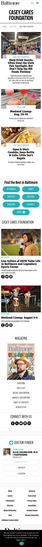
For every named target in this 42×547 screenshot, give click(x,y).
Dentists (11, 197)
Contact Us (32, 491)
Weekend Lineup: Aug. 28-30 (21, 113)
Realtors (11, 204)
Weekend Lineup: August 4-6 (19, 317)
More (19, 212)
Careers (10, 496)
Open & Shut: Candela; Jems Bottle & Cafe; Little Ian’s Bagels (21, 154)
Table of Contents (21, 402)
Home (4, 27)
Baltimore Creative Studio (10, 520)
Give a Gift (21, 388)
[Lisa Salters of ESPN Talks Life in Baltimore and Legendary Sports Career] (21, 242)
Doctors (30, 197)
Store (10, 515)
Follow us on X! (17, 423)
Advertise (10, 506)
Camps (30, 189)
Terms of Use (32, 496)
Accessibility (32, 506)
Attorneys (11, 189)
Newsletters (21, 407)
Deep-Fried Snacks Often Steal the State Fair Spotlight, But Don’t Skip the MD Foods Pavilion (21, 66)
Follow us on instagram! (29, 423)
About (10, 491)
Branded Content (32, 510)
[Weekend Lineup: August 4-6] (21, 299)
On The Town (21, 107)
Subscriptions (10, 501)
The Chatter (12, 27)
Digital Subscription (21, 393)
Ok (22, 543)
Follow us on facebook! (13, 423)
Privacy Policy (32, 501)
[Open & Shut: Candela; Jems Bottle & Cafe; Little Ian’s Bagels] (21, 136)
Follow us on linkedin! (25, 423)
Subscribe (21, 383)
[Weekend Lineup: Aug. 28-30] (21, 98)
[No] (39, 538)
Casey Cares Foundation (21, 57)
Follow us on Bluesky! (21, 423)
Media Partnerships (10, 510)
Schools (30, 204)
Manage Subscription (21, 398)
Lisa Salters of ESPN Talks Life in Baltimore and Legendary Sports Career (20, 264)
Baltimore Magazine (20, 3)
